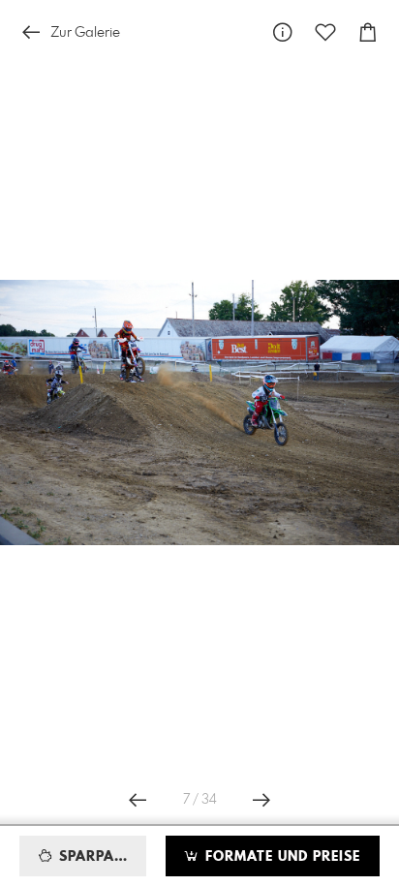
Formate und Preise (280, 857)
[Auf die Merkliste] (325, 32)
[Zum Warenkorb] (368, 32)
